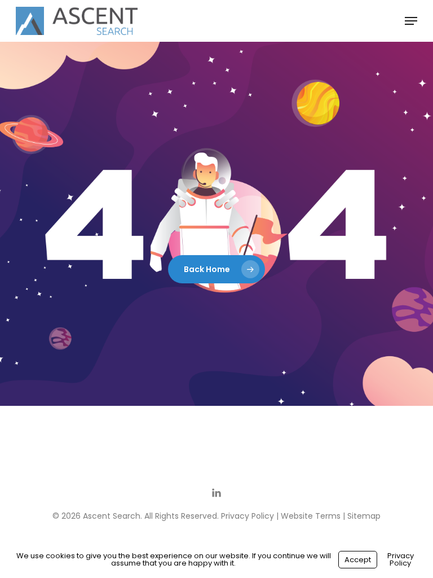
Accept (357, 559)
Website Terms (311, 516)
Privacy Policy (247, 516)
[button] (411, 21)
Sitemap (364, 516)
